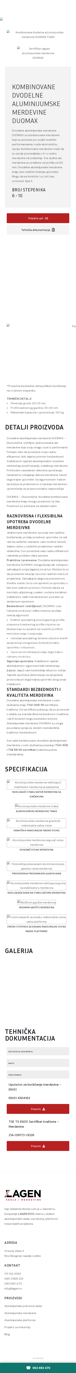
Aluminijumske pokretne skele (23, 1306)
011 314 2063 (12, 1274)
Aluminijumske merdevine (20, 1313)
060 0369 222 (13, 1279)
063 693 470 (13, 1283)
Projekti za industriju (17, 1327)
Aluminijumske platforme (20, 1320)
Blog (7, 1334)
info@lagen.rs (13, 1288)
